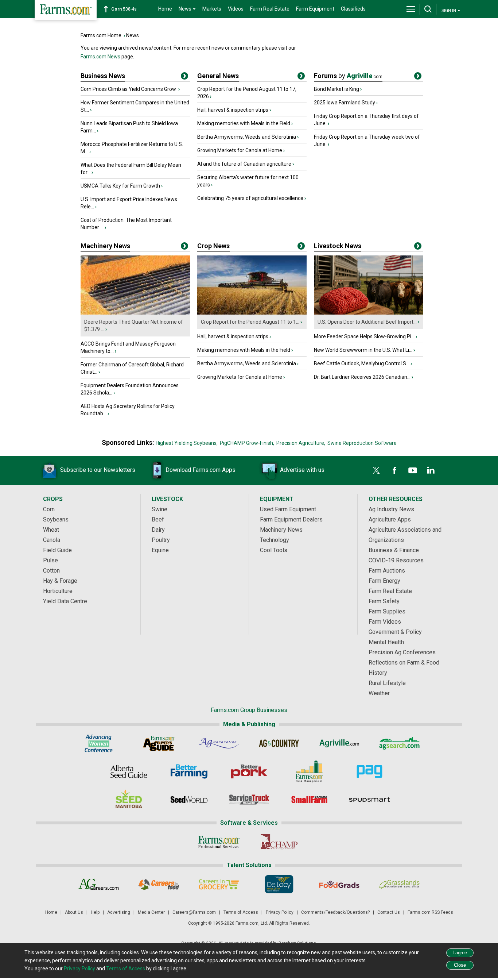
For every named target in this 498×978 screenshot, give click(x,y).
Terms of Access (240, 912)
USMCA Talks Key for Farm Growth (120, 186)
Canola (51, 539)
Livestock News (337, 246)
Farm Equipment (315, 9)
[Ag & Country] (279, 743)
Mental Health (386, 642)
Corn (49, 509)
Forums (348, 76)
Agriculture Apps (390, 519)
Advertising (118, 912)
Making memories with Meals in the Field (243, 123)
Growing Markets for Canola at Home (239, 150)
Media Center (151, 912)
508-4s (124, 9)
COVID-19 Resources (396, 560)
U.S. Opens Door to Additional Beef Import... (367, 322)
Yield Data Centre (65, 601)
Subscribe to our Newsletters (97, 469)
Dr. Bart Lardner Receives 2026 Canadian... (362, 377)
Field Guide (57, 550)
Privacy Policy (279, 912)
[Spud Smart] (369, 799)
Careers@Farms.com (194, 912)
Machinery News (105, 246)
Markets (211, 9)
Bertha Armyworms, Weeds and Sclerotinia (246, 137)
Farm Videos (385, 621)
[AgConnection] (219, 743)
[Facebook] (394, 470)
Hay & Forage (60, 580)
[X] (376, 470)
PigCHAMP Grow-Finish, (247, 443)
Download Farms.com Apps (201, 469)
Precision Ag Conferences (402, 652)
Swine (159, 509)
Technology (274, 539)
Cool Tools (273, 550)
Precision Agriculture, (300, 443)
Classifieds (353, 9)
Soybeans (56, 519)
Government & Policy (395, 631)
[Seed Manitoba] (129, 799)
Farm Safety (384, 601)
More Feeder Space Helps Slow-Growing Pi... (364, 336)
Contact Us (388, 912)
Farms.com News (100, 56)
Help (95, 912)
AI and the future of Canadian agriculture (244, 164)
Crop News (213, 246)
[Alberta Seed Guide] (129, 771)
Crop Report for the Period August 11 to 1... (250, 322)
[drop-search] (428, 9)
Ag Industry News (391, 509)
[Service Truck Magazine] (249, 799)
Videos (236, 9)
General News (218, 76)
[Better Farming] (189, 771)
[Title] (184, 77)
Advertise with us (302, 469)
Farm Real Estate (269, 9)
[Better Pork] (249, 771)
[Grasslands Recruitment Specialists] (399, 884)
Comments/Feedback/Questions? (335, 912)
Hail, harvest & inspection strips (232, 110)
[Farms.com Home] (66, 10)
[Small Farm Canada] (309, 799)
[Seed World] (189, 799)
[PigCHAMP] (279, 842)
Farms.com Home (101, 35)
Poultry (161, 539)
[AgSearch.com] (399, 743)
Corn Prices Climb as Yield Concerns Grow (129, 89)
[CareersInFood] (159, 884)
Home (165, 9)
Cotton (51, 570)
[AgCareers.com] (98, 884)
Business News (103, 76)
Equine (160, 550)
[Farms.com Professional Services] (219, 842)
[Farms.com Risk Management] (309, 771)
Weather (379, 693)
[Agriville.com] (339, 743)
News (132, 35)
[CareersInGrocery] (219, 884)
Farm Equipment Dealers (291, 519)
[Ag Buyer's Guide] (159, 743)
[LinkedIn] (431, 470)
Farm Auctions (387, 570)
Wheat (51, 529)
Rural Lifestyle (387, 682)
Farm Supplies (387, 611)
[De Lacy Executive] (279, 884)
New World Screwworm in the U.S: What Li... (363, 350)
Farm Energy (384, 580)
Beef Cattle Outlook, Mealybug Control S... (361, 363)
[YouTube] (412, 470)
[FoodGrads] (339, 884)
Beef (158, 519)
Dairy (158, 529)
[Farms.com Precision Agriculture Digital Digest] (369, 771)
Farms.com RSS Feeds (430, 912)
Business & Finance (394, 550)
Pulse (50, 560)
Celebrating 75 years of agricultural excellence (250, 198)
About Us (74, 912)
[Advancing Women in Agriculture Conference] (98, 743)
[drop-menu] (410, 9)
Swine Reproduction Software (362, 443)
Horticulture (58, 591)
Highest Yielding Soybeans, (187, 443)
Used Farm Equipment (288, 509)
